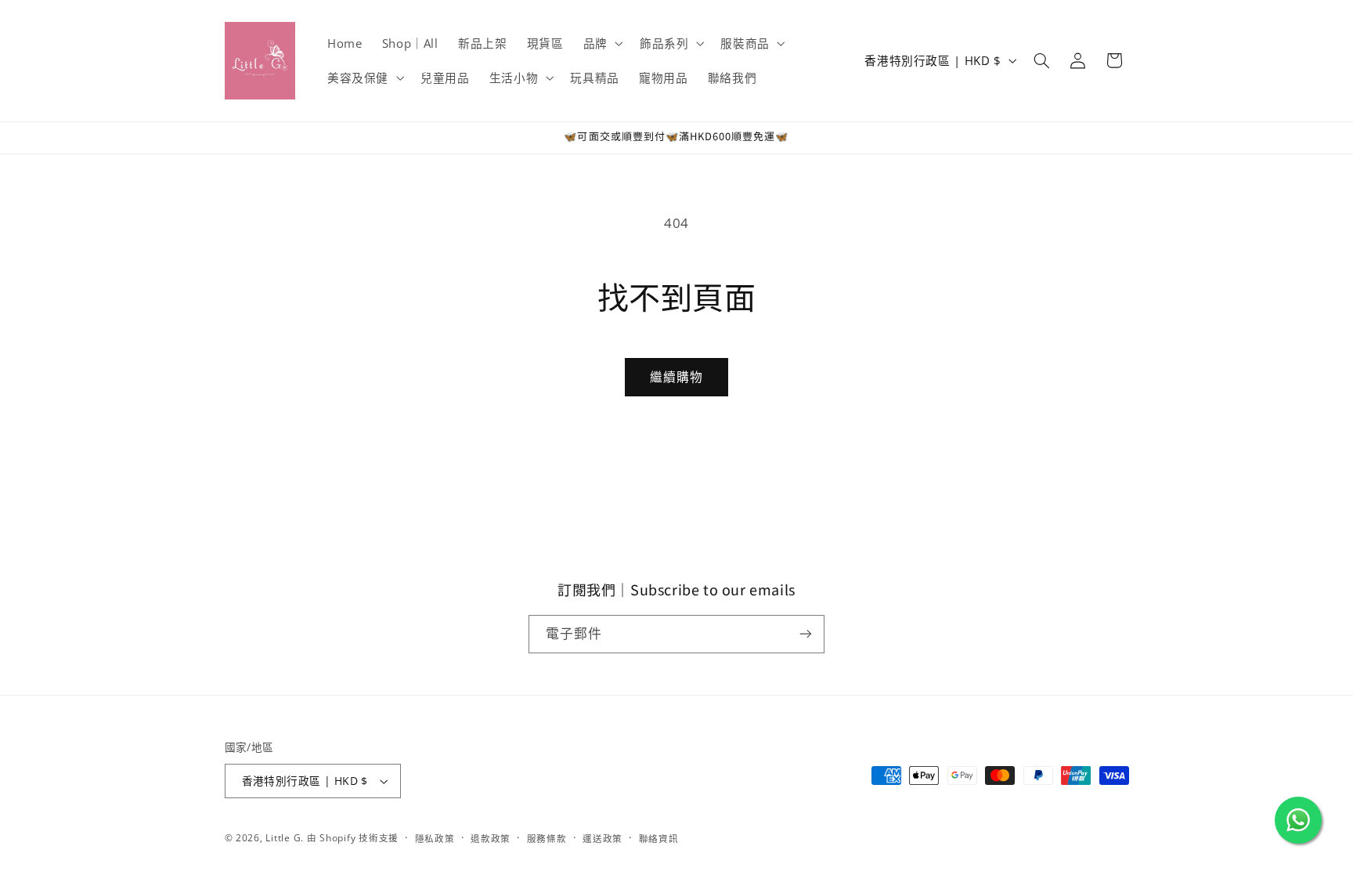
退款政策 (491, 838)
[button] (601, 43)
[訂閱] (806, 634)
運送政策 (602, 838)
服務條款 (547, 838)
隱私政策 (435, 838)
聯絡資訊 (659, 838)
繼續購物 (676, 376)
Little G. (284, 838)
